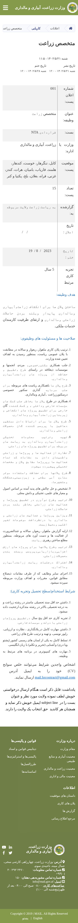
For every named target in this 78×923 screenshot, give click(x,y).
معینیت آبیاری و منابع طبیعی (62, 759)
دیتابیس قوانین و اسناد (22, 748)
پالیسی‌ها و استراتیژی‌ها (21, 756)
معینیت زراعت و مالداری (59, 768)
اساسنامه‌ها (29, 771)
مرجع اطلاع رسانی (63, 818)
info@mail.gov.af (43, 881)
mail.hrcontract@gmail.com (55, 677)
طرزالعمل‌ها (28, 764)
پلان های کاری (66, 803)
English (37, 918)
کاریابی (36, 28)
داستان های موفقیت (62, 795)
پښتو (25, 918)
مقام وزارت (67, 748)
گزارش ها (69, 810)
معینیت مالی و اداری (62, 776)
